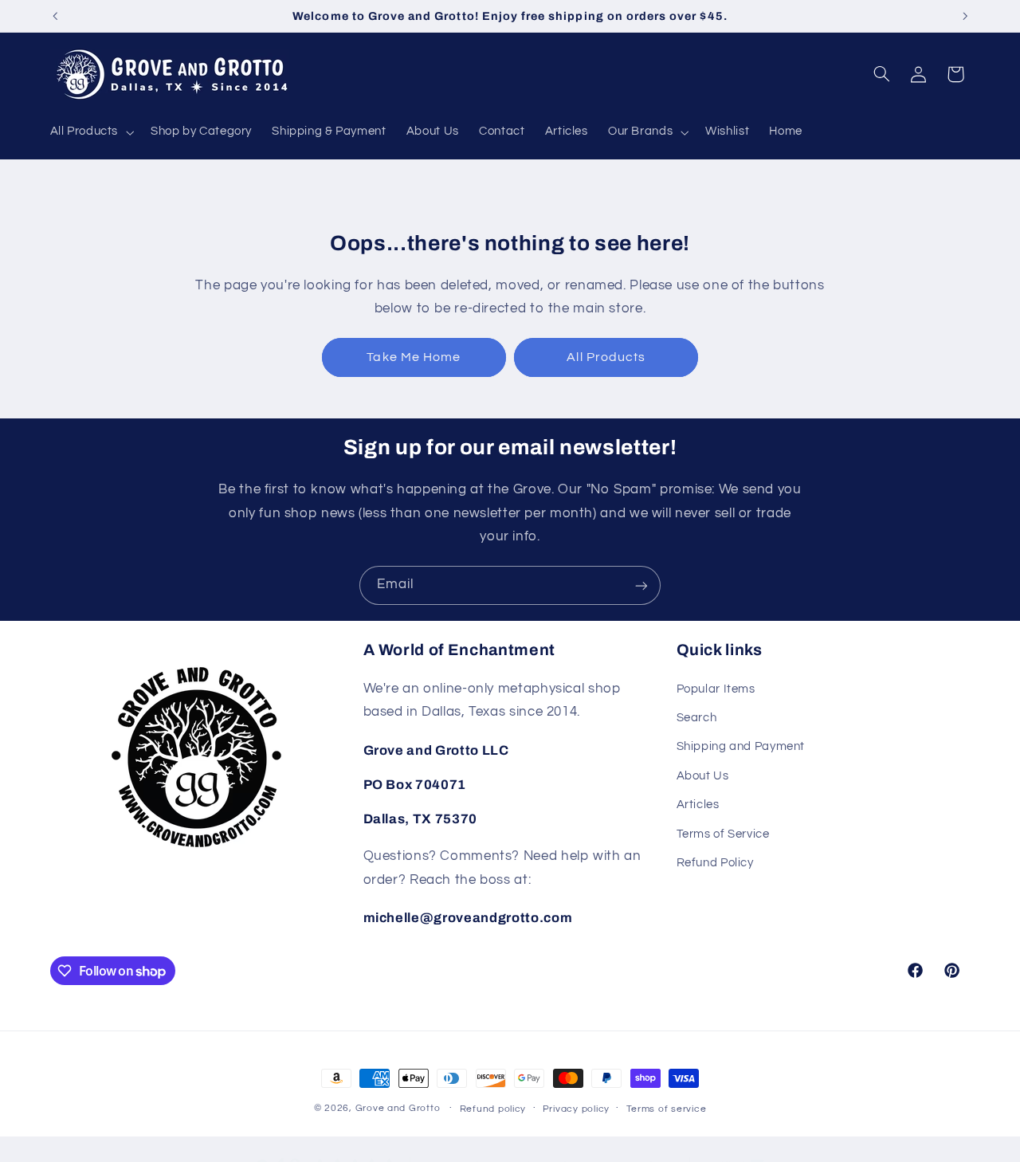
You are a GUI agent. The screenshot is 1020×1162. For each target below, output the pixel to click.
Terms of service (666, 1109)
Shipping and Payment (741, 747)
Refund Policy (715, 863)
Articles (698, 805)
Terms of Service (723, 834)
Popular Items (716, 689)
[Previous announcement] (55, 16)
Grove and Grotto (398, 1108)
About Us (703, 776)
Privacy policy (576, 1109)
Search (697, 718)
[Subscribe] (641, 585)
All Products (606, 357)
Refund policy (493, 1109)
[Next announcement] (965, 16)
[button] (90, 132)
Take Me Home (414, 357)
